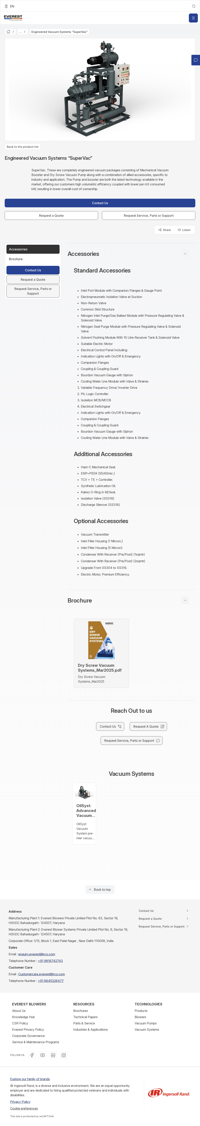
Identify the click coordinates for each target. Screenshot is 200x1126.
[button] (131, 253)
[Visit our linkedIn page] (53, 1055)
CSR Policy (20, 1023)
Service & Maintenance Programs (35, 1042)
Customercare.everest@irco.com (41, 974)
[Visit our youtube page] (42, 1055)
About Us (19, 1011)
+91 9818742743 (50, 961)
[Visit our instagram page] (63, 1055)
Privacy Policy (20, 1102)
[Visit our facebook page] (32, 1055)
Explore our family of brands (30, 1079)
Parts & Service (84, 1023)
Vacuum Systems (147, 1029)
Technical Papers (85, 1017)
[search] (193, 6)
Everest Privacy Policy (28, 1029)
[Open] (193, 18)
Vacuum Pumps (146, 1023)
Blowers (140, 1017)
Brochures (80, 1011)
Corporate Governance (28, 1036)
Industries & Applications (90, 1029)
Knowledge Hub (23, 1017)
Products (141, 1011)
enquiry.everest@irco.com (36, 954)
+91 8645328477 (51, 981)
